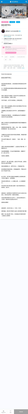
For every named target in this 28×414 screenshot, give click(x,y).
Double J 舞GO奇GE (21, 56)
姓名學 (6, 56)
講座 (10, 59)
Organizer (3, 412)
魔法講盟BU (12, 56)
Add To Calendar (7, 36)
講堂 (6, 59)
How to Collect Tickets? (10, 52)
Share (24, 4)
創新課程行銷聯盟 (7, 43)
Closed (21, 411)
